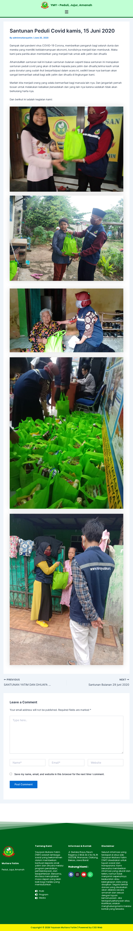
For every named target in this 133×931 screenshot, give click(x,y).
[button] (66, 12)
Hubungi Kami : (78, 866)
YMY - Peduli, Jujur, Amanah (71, 5)
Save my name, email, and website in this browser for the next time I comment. (59, 774)
